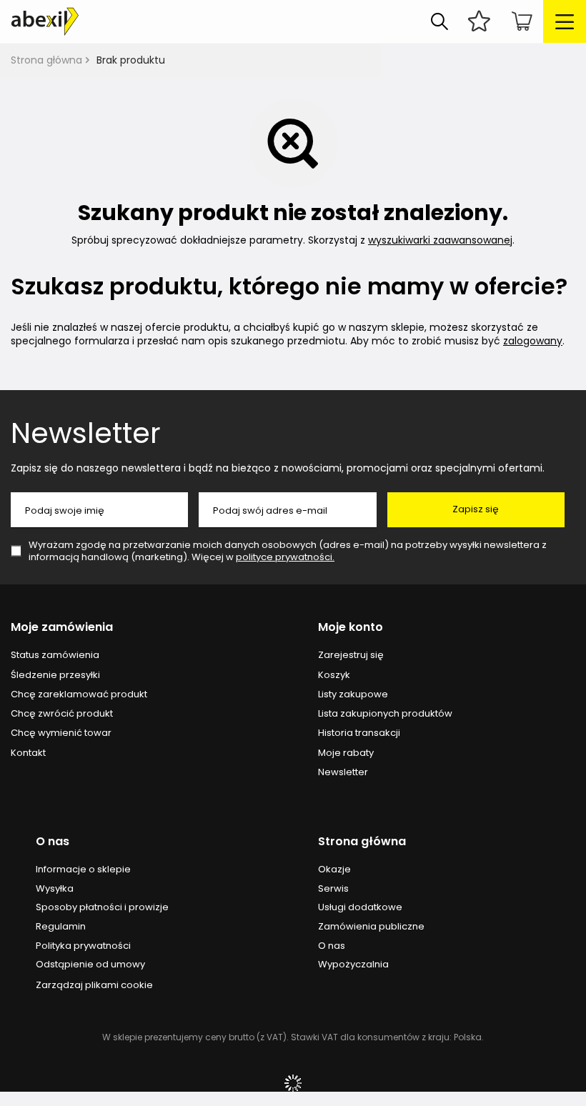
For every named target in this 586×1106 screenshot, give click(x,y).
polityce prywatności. (285, 557)
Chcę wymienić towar (61, 733)
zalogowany (532, 341)
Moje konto (350, 627)
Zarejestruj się (351, 655)
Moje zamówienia (62, 627)
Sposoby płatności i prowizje (102, 907)
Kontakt (28, 753)
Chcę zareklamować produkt (79, 694)
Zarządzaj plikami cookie (94, 985)
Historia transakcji (359, 733)
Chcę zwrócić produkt (62, 713)
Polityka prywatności (83, 946)
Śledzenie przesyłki (55, 675)
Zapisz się (475, 509)
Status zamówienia (55, 655)
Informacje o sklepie (83, 869)
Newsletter (86, 433)
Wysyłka (55, 889)
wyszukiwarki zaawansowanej (440, 240)
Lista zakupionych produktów (385, 713)
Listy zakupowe (353, 694)
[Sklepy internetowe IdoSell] (293, 1083)
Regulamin (61, 926)
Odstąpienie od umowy (90, 964)
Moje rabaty (346, 753)
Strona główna (46, 60)
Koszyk (334, 675)
